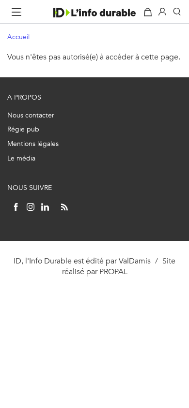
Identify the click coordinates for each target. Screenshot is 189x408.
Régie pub (23, 129)
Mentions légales (33, 143)
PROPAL (113, 271)
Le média (21, 158)
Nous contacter (30, 115)
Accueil (18, 37)
